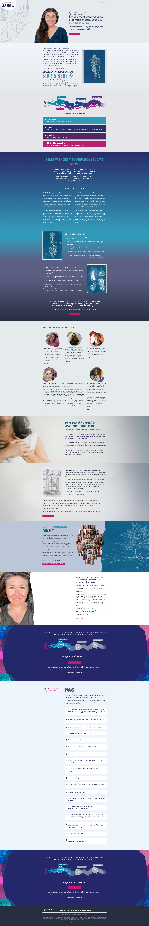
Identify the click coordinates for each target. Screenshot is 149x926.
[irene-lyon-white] (47, 908)
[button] (74, 120)
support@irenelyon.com (74, 673)
